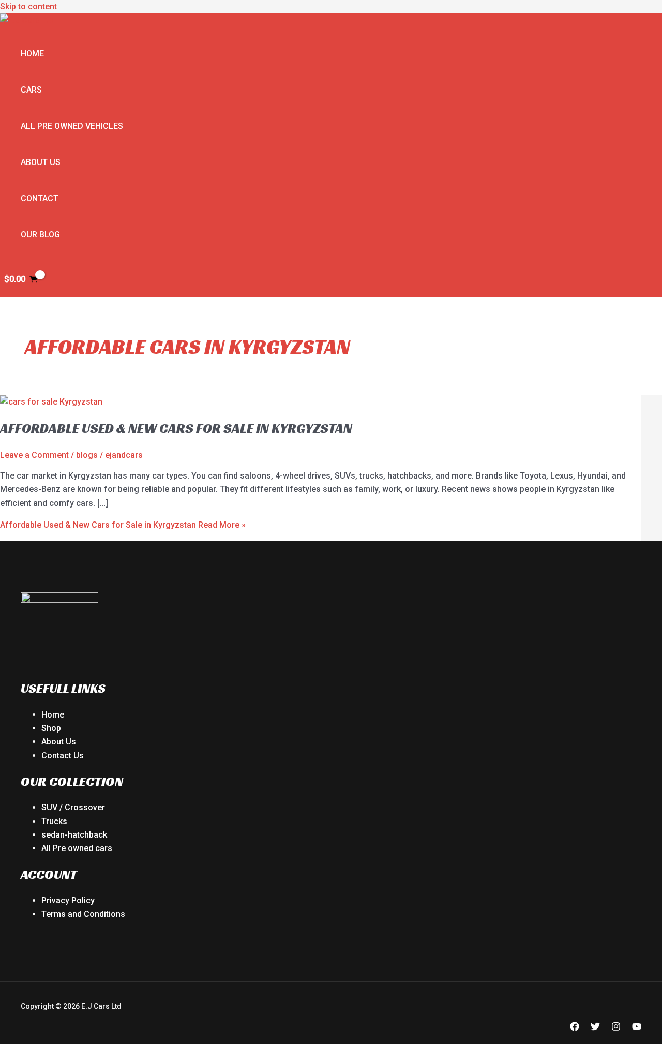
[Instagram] (616, 1028)
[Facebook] (574, 1028)
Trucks (54, 821)
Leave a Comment (34, 455)
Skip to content (28, 6)
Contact (39, 198)
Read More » (123, 525)
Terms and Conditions (83, 914)
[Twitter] (595, 1028)
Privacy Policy (68, 900)
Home (32, 53)
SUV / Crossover (73, 807)
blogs (87, 455)
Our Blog (40, 235)
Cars (31, 90)
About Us (41, 162)
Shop (51, 728)
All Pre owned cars (76, 848)
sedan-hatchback (74, 835)
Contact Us (62, 755)
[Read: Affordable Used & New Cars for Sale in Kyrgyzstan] (51, 402)
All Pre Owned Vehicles (72, 126)
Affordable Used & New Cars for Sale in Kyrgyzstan (176, 428)
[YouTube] (636, 1028)
